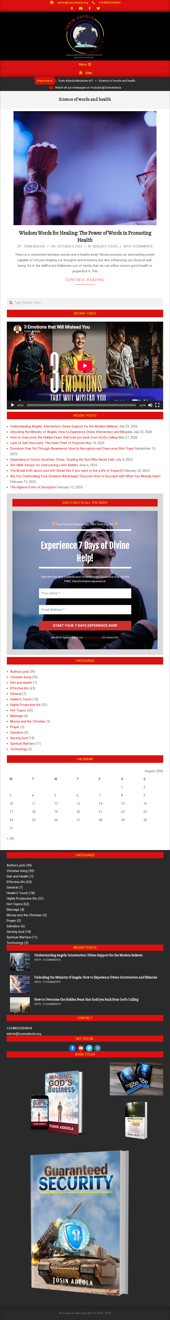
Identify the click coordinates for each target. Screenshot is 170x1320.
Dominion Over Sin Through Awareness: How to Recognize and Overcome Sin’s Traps (72, 448)
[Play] (12, 405)
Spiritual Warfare (22, 744)
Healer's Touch (105, 246)
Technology (18, 749)
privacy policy (92, 637)
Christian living (20, 677)
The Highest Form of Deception (33, 487)
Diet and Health (21, 683)
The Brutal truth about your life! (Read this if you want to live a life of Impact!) (66, 471)
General (15, 694)
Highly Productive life (25, 705)
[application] (85, 366)
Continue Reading (85, 280)
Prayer (14, 727)
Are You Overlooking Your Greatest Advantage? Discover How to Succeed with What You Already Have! (85, 476)
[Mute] (150, 405)
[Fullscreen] (157, 405)
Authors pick (19, 672)
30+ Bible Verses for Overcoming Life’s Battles (44, 465)
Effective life (19, 688)
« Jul (10, 838)
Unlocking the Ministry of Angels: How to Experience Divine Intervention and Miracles (71, 432)
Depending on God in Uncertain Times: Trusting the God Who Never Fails (62, 460)
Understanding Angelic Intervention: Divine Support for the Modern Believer (64, 426)
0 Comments (143, 246)
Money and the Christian (27, 721)
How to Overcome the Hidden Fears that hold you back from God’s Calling (64, 437)
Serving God (19, 738)
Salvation (16, 732)
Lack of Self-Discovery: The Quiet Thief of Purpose (47, 443)
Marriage (16, 716)
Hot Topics (18, 710)
